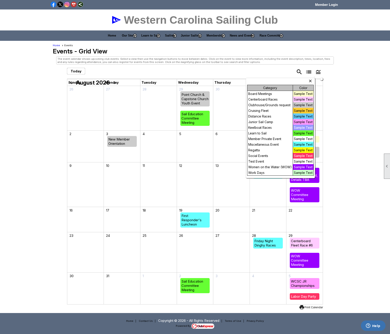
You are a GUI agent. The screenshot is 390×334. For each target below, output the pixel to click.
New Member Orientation (119, 141)
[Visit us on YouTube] (74, 5)
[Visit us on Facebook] (53, 5)
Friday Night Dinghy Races (265, 243)
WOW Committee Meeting (299, 194)
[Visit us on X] (60, 5)
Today (76, 71)
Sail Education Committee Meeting (192, 118)
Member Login (326, 5)
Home (112, 35)
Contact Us (146, 320)
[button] (128, 35)
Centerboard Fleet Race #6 (302, 243)
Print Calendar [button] (313, 307)
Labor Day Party (303, 296)
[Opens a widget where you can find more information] (373, 326)
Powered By (183, 325)
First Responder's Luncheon (191, 220)
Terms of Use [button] (233, 320)
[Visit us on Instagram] (67, 5)
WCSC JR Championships (303, 283)
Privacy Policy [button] (255, 320)
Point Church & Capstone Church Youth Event (195, 98)
